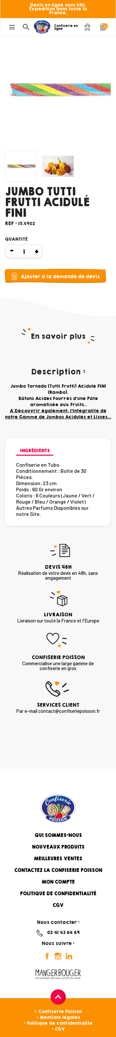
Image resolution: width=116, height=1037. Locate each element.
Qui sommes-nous (58, 835)
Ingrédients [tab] (35, 451)
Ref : (11, 223)
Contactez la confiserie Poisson (58, 870)
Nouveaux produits (58, 847)
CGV (58, 905)
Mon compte (58, 882)
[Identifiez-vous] (87, 28)
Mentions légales (60, 1017)
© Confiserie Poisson (58, 1012)
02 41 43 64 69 (63, 932)
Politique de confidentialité (58, 893)
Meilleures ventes (58, 858)
